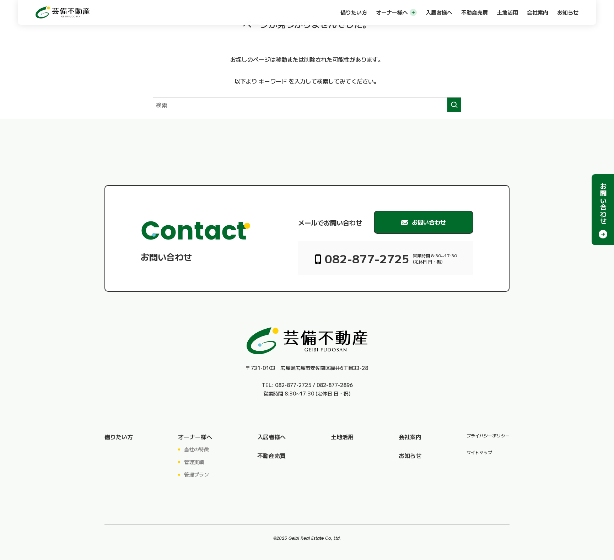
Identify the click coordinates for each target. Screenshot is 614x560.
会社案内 (537, 12)
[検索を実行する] (454, 104)
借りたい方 (353, 12)
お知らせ (567, 12)
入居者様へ (439, 12)
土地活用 (507, 12)
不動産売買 (474, 12)
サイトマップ (479, 452)
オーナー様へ (392, 12)
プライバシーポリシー (488, 435)
